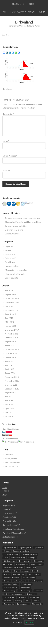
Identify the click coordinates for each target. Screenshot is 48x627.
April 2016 (9, 369)
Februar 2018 (10, 326)
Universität (22, 597)
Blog (31, 4)
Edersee (6, 551)
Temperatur (31, 594)
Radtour (7, 581)
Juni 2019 (9, 318)
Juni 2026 (9, 290)
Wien (27, 601)
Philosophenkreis (34, 574)
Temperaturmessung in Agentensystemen (22, 218)
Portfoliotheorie (29, 578)
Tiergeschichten (9, 597)
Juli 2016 (9, 361)
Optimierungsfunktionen (19, 12)
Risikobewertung (36, 581)
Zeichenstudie (9, 604)
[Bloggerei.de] (7, 432)
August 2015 (10, 392)
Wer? (42, 12)
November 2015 (12, 381)
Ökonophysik (37, 604)
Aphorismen (38, 548)
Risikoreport (25, 587)
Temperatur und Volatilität (16, 226)
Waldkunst (7, 601)
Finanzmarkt (10, 254)
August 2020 (10, 314)
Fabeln (8, 250)
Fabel (6, 558)
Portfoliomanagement (11, 578)
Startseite (18, 4)
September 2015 (12, 389)
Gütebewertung (9, 561)
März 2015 (9, 412)
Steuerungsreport (17, 594)
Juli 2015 (9, 396)
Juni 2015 (9, 400)
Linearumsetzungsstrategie (13, 568)
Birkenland (24, 22)
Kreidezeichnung (22, 564)
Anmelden (9, 454)
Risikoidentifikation (10, 584)
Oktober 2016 (11, 353)
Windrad (36, 601)
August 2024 (10, 294)
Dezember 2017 (12, 330)
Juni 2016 (9, 365)
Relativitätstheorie (19, 581)
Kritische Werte (36, 564)
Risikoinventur (26, 584)
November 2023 (12, 302)
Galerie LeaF (10, 258)
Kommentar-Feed (12, 462)
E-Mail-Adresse (9, 156)
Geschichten (10, 262)
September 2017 (12, 337)
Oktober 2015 (11, 385)
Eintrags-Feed (11, 458)
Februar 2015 (10, 416)
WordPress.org (11, 466)
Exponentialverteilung (21, 551)
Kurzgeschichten (12, 266)
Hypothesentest (24, 561)
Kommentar (8, 114)
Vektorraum (34, 597)
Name (5, 141)
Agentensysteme (10, 548)
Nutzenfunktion (18, 574)
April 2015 (9, 408)
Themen (5, 491)
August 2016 (10, 357)
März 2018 (9, 322)
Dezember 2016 (12, 349)
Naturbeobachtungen (21, 571)
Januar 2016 (10, 373)
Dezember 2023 (12, 298)
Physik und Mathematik (15, 274)
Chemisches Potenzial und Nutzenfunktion (23, 222)
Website (6, 170)
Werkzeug (18, 601)
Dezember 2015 (12, 377)
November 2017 (12, 334)
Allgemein (9, 246)
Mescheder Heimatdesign (16, 270)
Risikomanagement (10, 587)
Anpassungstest (25, 548)
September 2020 (12, 310)
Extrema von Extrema (14, 230)
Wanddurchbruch (12, 233)
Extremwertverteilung (29, 554)
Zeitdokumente (11, 278)
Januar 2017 (10, 345)
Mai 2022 (9, 306)
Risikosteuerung (9, 591)
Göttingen (31, 558)
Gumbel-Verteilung (18, 558)
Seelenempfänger (25, 591)
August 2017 (10, 341)
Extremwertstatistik (11, 554)
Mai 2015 (9, 404)
